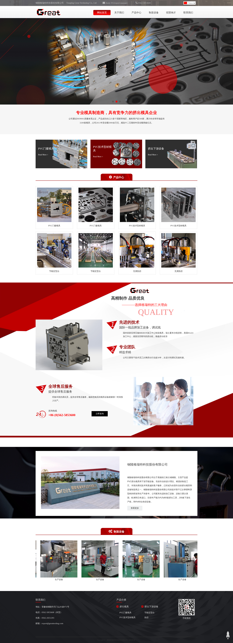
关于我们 (119, 12)
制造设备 (154, 12)
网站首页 (102, 12)
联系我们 (188, 12)
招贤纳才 (171, 12)
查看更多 (135, 508)
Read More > (43, 155)
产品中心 (136, 12)
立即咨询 (100, 414)
